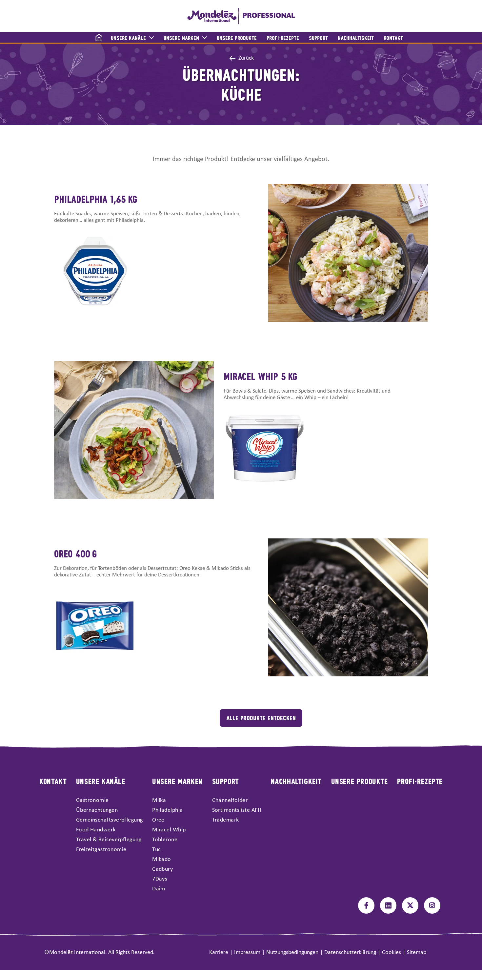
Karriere (218, 952)
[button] (95, 38)
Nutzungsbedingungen (292, 952)
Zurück (246, 58)
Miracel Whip (169, 830)
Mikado (161, 859)
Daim (158, 889)
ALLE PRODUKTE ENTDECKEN (261, 717)
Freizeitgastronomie (101, 849)
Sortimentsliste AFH (237, 810)
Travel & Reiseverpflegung (108, 840)
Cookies (391, 952)
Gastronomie (92, 800)
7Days (159, 879)
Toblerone (164, 840)
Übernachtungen (97, 810)
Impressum (247, 952)
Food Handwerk (96, 830)
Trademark (225, 820)
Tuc (156, 849)
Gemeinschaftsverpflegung (109, 820)
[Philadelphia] (241, 16)
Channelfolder (230, 800)
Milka (159, 800)
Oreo (158, 820)
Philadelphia (167, 810)
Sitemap (416, 952)
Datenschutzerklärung (350, 952)
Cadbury (162, 869)
